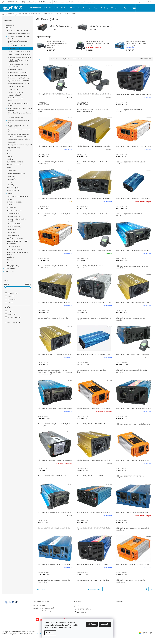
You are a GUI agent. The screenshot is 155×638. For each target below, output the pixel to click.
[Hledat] (132, 8)
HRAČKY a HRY (9, 271)
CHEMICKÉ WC (11, 208)
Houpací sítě (12, 230)
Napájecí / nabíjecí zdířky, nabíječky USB (19, 131)
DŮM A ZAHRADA (10, 268)
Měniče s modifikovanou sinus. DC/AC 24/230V (18, 66)
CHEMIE (9, 205)
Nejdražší (66, 59)
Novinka (11, 299)
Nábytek (10, 260)
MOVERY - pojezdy (13, 188)
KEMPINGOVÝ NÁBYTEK (14, 211)
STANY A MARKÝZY (13, 191)
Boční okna (11, 176)
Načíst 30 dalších (94, 589)
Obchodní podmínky (45, 2)
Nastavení (50, 633)
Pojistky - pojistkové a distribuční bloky (18, 121)
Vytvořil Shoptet (148, 633)
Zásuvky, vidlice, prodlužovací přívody (20, 145)
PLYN (8, 153)
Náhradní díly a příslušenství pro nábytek (17, 253)
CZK (140, 2)
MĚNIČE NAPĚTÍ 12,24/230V (16, 46)
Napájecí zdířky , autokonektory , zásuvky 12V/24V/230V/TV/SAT (18, 135)
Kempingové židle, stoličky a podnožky (17, 220)
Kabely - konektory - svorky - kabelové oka (20, 114)
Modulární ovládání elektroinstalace (19, 34)
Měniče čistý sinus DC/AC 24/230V (19, 54)
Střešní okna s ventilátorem (16, 173)
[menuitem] (36, 8)
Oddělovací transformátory (16, 87)
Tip (10, 302)
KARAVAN (8, 28)
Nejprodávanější (78, 59)
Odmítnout (91, 624)
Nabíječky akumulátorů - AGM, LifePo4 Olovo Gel (20, 109)
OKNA (9, 168)
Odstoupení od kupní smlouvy (86, 2)
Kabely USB (12, 142)
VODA (9, 151)
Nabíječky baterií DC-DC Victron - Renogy (18, 42)
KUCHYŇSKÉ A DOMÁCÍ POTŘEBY (17, 241)
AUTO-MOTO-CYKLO (13, 247)
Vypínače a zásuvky (14, 148)
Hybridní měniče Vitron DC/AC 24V (18, 84)
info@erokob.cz (81, 606)
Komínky (11, 185)
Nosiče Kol (10, 257)
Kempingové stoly (13, 214)
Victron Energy (14, 317)
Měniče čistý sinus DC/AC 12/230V (19, 51)
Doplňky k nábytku (13, 235)
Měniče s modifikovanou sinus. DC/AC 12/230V (18, 61)
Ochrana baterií (13, 89)
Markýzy (10, 193)
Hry (8, 263)
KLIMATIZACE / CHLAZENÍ (15, 162)
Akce (10, 296)
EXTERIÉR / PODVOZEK (14, 202)
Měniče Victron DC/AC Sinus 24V (18, 75)
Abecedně (91, 59)
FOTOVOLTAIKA (10, 25)
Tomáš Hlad (38, 634)
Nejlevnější (54, 59)
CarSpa (11, 314)
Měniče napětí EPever (15, 69)
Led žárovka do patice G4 (16, 118)
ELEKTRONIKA (11, 244)
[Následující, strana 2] (147, 589)
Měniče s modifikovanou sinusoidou (19, 57)
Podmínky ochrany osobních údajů (64, 2)
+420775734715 (81, 612)
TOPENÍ (9, 156)
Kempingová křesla (14, 216)
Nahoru (42, 589)
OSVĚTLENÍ (10, 159)
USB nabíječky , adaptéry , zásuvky (19, 139)
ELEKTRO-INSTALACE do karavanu (18, 31)
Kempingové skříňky (14, 227)
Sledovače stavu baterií (15, 98)
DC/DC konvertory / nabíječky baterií (19, 101)
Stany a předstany (13, 266)
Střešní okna (12, 171)
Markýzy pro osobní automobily (18, 196)
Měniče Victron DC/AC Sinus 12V (18, 72)
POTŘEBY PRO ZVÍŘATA (14, 250)
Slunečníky (11, 232)
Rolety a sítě (12, 179)
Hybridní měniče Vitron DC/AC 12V (18, 81)
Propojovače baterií (14, 95)
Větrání (10, 182)
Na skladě (12, 293)
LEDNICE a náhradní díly (14, 165)
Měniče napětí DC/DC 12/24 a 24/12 (19, 78)
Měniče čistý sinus (14, 49)
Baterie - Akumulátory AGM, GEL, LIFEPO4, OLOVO (18, 126)
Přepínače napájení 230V (15, 92)
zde (70, 627)
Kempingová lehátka (14, 224)
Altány (10, 199)
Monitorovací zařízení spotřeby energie (18, 105)
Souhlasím (105, 624)
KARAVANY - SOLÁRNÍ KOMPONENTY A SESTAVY (20, 37)
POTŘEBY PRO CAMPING (15, 238)
